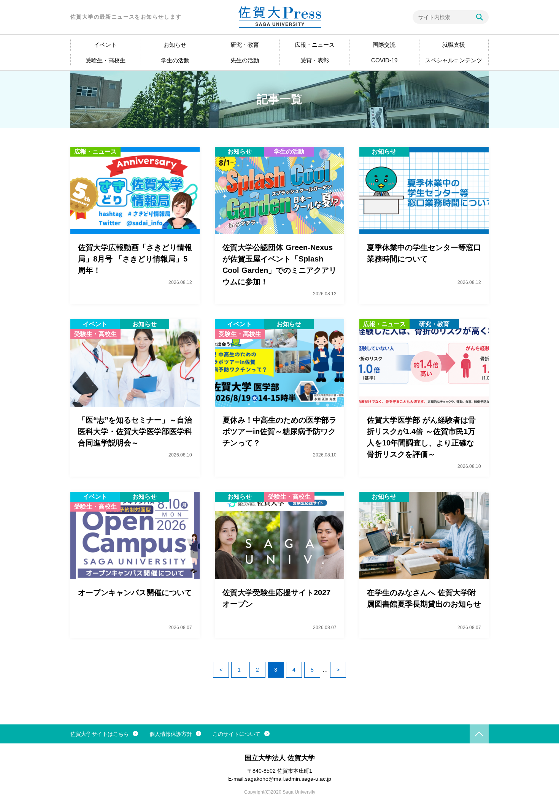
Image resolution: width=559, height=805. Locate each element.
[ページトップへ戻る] (479, 733)
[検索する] (479, 17)
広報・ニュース (315, 44)
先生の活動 (244, 60)
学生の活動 (175, 60)
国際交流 (384, 44)
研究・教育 (244, 44)
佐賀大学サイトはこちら (99, 734)
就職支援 (453, 44)
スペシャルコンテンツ (453, 60)
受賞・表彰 (314, 60)
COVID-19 (384, 60)
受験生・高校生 (105, 60)
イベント (105, 44)
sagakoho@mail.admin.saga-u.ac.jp (288, 779)
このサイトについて (236, 734)
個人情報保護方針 (170, 734)
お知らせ (175, 44)
